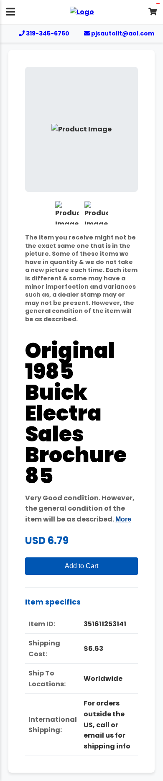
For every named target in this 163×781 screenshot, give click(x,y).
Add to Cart (81, 565)
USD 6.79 (47, 540)
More (123, 519)
